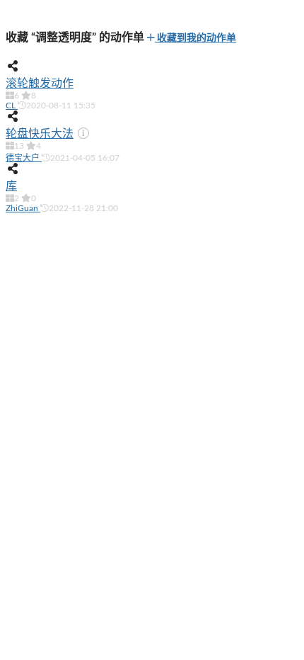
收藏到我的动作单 (195, 38)
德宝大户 (24, 158)
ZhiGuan (23, 208)
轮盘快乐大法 (40, 134)
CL (12, 105)
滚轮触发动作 (40, 83)
